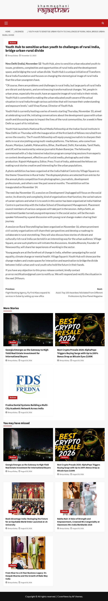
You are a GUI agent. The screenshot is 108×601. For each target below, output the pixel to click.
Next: (79, 293)
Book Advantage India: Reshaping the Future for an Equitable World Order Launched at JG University (26, 521)
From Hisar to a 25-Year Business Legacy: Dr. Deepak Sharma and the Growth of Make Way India (26, 575)
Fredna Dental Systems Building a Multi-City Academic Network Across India (26, 406)
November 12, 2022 (29, 56)
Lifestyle (13, 511)
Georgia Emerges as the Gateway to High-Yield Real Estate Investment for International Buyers (27, 353)
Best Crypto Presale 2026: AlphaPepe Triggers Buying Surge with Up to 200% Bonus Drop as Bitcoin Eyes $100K (77, 353)
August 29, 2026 (26, 360)
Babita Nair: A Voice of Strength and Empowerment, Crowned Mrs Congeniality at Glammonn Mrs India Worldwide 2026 (78, 521)
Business (13, 43)
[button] (6, 22)
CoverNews (63, 596)
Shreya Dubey (13, 56)
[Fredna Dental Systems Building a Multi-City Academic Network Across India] (28, 384)
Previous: (27, 293)
